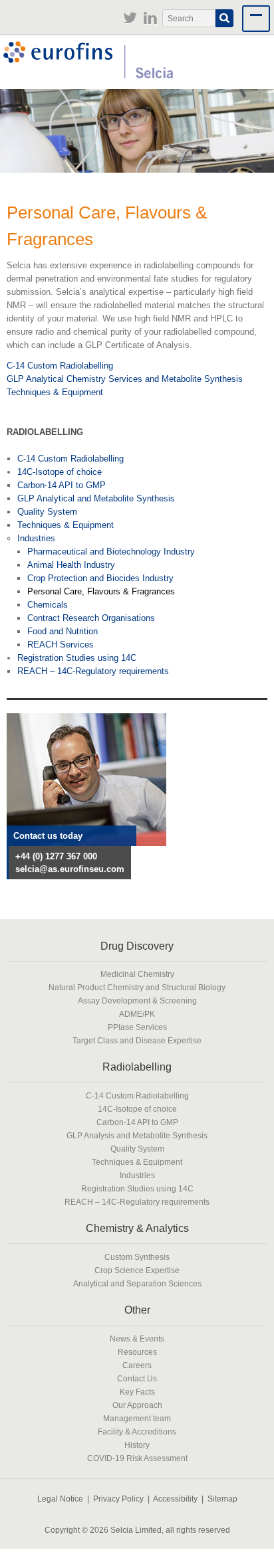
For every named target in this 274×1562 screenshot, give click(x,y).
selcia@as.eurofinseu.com (69, 869)
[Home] (88, 61)
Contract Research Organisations (91, 618)
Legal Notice (60, 1498)
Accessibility (175, 1498)
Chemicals (47, 605)
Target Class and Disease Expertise (137, 1040)
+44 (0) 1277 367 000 (56, 856)
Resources (137, 1351)
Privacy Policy (118, 1498)
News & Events (137, 1338)
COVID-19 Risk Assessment (137, 1458)
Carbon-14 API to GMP (61, 485)
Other (137, 1310)
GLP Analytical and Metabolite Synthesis (96, 498)
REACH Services (60, 645)
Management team (137, 1418)
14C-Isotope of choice (59, 472)
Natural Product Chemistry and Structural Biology (137, 987)
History (137, 1444)
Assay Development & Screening (137, 1000)
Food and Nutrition (62, 631)
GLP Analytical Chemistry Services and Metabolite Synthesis (125, 379)
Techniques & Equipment (55, 392)
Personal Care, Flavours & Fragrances (101, 591)
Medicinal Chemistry (137, 974)
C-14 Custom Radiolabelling (60, 366)
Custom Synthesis (137, 1257)
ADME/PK (137, 1013)
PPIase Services (137, 1027)
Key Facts (137, 1391)
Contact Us (137, 1378)
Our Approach (137, 1405)
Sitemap (222, 1498)
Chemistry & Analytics (137, 1228)
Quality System (47, 512)
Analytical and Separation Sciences (137, 1283)
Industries (36, 538)
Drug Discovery (137, 946)
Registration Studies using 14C (76, 658)
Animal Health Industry (71, 565)
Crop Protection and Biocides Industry (100, 578)
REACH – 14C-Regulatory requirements (93, 671)
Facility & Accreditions (137, 1431)
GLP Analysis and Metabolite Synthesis (137, 1135)
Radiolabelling (137, 1067)
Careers (137, 1365)
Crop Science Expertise (137, 1270)
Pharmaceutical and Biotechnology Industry (111, 552)
